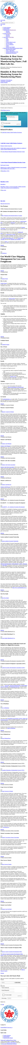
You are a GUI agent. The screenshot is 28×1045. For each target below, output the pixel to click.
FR (1, 21)
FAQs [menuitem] (7, 40)
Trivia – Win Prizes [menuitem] (10, 50)
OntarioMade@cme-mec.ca (6, 1027)
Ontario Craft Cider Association (7, 467)
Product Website (4, 82)
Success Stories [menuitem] (9, 43)
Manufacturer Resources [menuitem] (11, 53)
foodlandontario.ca (7, 399)
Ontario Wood (4, 283)
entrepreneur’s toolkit (10, 234)
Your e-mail (3, 116)
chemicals (25, 563)
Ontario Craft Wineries (5, 446)
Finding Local (13, 376)
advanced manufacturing (6, 563)
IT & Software (9, 80)
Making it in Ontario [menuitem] (10, 47)
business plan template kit (7, 238)
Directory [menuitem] (8, 32)
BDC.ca (7, 241)
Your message (4, 120)
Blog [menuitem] (7, 38)
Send (2, 126)
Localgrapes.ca (6, 827)
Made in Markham (11, 728)
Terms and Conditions (5, 1040)
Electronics (8, 81)
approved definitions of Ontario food (16, 387)
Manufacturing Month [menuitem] (10, 49)
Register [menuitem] (8, 31)
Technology (3, 80)
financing (13, 222)
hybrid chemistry (15, 563)
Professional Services (14, 686)
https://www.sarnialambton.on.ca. (19, 587)
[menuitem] (7, 27)
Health (6, 686)
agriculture (4, 565)
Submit (9, 998)
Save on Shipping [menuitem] (10, 44)
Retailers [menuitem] (8, 34)
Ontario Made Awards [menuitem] (10, 42)
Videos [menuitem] (7, 45)
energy (20, 563)
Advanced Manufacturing (15, 685)
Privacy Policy (13, 1040)
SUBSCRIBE (17, 982)
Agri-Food (7, 685)
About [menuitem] (7, 39)
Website (2, 245)
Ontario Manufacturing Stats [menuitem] (12, 51)
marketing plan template (15, 239)
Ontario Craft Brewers (5, 486)
